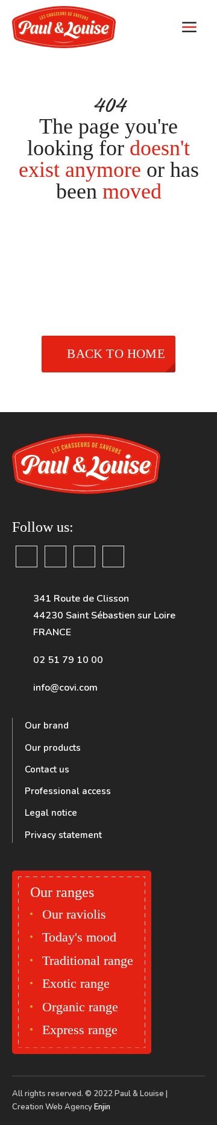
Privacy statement (63, 835)
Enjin (102, 1107)
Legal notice (51, 813)
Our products (53, 748)
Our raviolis (74, 914)
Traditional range (87, 960)
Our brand (47, 726)
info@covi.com (65, 687)
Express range (80, 1029)
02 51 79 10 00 (68, 660)
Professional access (68, 791)
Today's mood (79, 937)
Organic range (80, 1006)
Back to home (116, 354)
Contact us (47, 769)
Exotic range (76, 983)
